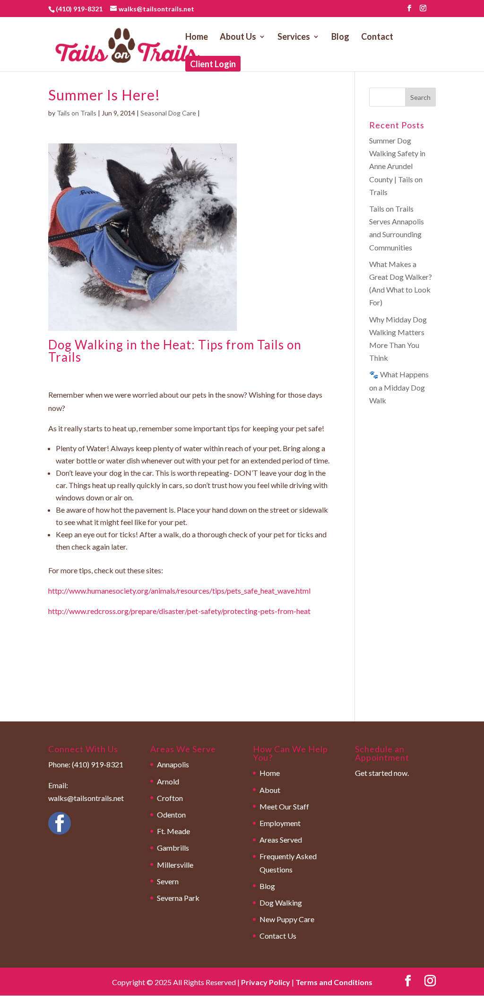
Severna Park (178, 897)
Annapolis (173, 764)
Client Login (213, 65)
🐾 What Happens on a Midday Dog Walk (399, 387)
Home (196, 37)
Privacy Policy (265, 982)
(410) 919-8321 (79, 9)
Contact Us (277, 935)
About (269, 789)
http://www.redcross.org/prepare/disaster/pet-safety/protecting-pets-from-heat (179, 610)
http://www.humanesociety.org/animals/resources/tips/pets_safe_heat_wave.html (179, 590)
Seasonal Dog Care (168, 113)
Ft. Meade (173, 831)
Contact (377, 37)
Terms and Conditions (333, 982)
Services (293, 37)
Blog (340, 37)
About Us (238, 37)
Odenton (171, 814)
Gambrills (173, 847)
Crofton (170, 797)
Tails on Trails (76, 113)
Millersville (175, 864)
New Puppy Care (286, 919)
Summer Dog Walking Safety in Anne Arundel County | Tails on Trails (397, 166)
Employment (280, 822)
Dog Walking (280, 902)
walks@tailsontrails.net (86, 797)
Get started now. (382, 772)
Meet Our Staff (284, 806)
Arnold (168, 781)
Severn (168, 881)
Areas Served (280, 839)
